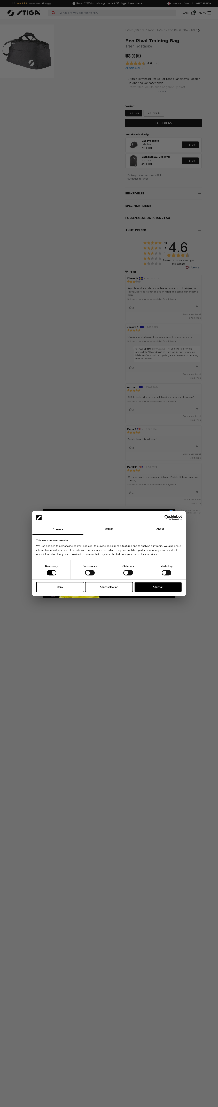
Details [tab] (109, 528)
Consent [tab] (58, 529)
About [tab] (160, 528)
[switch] (90, 572)
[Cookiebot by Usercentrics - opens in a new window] (167, 517)
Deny (60, 587)
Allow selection (109, 587)
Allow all (158, 587)
